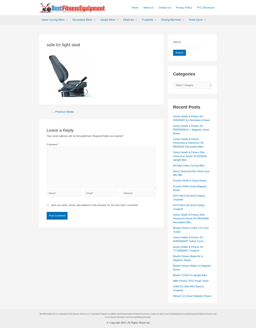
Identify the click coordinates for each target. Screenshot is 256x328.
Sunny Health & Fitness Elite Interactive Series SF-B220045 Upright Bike (190, 156)
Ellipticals (128, 19)
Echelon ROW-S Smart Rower (190, 180)
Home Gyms (196, 19)
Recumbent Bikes (82, 19)
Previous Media (63, 111)
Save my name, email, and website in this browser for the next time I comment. (95, 205)
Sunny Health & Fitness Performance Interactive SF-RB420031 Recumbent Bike (188, 143)
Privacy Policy (184, 7)
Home (135, 7)
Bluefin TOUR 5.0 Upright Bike (190, 275)
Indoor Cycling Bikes (53, 19)
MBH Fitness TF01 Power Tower (191, 281)
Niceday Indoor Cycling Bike (188, 165)
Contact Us (165, 7)
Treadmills (147, 19)
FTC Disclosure (205, 7)
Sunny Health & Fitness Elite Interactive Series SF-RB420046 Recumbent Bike (191, 218)
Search (177, 42)
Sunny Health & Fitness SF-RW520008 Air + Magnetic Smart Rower (191, 130)
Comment (53, 144)
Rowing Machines (171, 19)
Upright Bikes (107, 19)
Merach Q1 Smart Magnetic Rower (192, 296)
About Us (148, 7)
